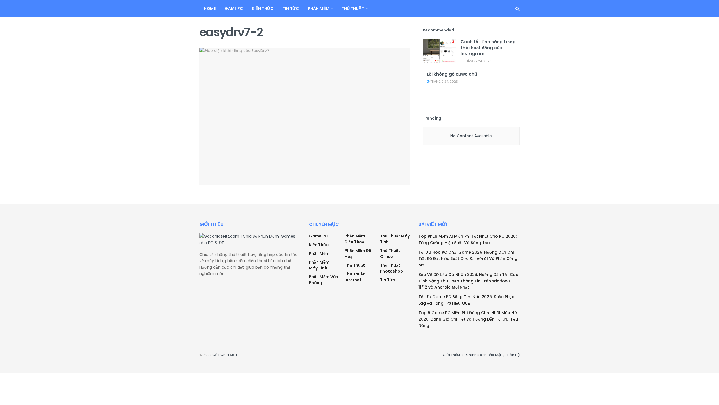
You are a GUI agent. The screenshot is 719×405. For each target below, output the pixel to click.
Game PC (234, 8)
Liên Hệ (513, 354)
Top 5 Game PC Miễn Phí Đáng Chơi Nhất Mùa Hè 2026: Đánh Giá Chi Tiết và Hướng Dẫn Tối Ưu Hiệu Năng (468, 319)
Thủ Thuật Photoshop (391, 268)
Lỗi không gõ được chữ (452, 74)
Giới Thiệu (451, 354)
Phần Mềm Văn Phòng (323, 279)
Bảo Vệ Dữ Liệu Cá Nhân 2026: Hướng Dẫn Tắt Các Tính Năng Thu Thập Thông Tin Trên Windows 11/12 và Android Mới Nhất (468, 281)
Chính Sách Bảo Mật (483, 354)
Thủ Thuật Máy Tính (395, 239)
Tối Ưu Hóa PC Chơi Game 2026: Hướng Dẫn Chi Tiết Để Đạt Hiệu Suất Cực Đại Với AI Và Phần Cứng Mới (467, 258)
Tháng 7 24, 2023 (477, 61)
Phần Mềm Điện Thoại (355, 239)
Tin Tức (291, 8)
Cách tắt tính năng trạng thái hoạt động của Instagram (488, 48)
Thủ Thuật (353, 8)
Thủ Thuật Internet (355, 277)
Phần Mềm (318, 8)
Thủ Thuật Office (390, 253)
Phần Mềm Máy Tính (319, 265)
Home (210, 8)
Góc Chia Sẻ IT (225, 354)
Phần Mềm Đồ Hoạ (358, 253)
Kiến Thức (263, 8)
